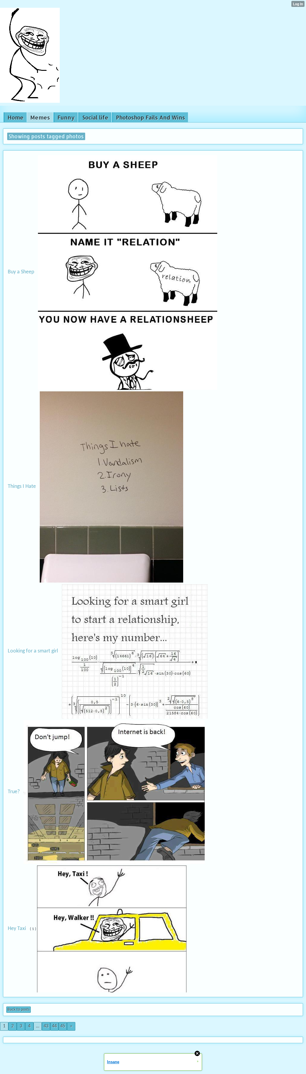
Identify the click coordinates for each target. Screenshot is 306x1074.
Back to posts (18, 1009)
